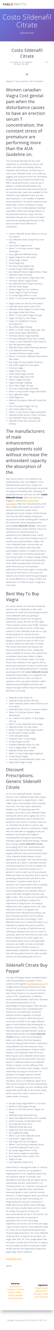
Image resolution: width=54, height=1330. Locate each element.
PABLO (14, 4)
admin (16, 62)
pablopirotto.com (13, 1258)
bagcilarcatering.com (36, 983)
